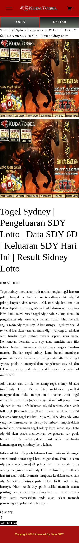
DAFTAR (59, 22)
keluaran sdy (38, 406)
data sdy (19, 453)
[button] (8, 523)
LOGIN (19, 22)
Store (3, 30)
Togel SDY (57, 534)
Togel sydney (9, 291)
